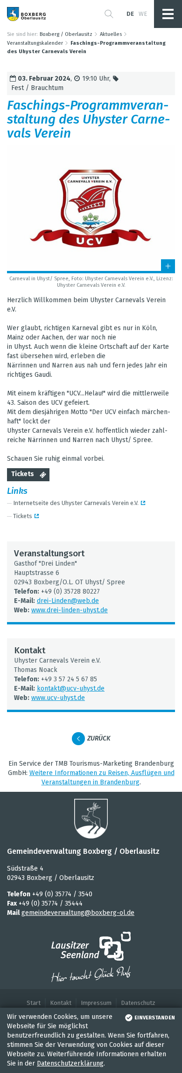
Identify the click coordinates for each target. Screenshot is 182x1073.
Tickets (22, 474)
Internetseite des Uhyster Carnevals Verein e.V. (76, 502)
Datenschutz (138, 1002)
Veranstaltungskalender (35, 43)
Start (34, 1002)
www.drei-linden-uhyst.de (69, 610)
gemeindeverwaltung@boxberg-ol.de (77, 913)
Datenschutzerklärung (70, 1063)
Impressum (96, 1002)
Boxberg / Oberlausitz (66, 34)
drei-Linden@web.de (68, 601)
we (143, 13)
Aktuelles (111, 34)
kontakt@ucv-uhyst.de (71, 688)
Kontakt (60, 1002)
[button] (108, 14)
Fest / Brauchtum (37, 88)
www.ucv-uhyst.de (58, 698)
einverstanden (154, 1018)
